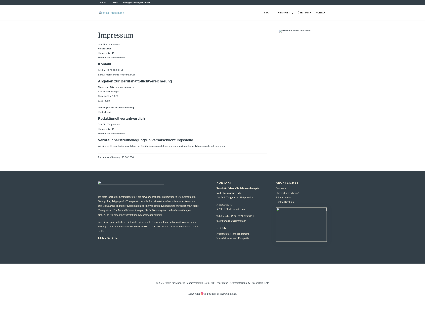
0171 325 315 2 (246, 216)
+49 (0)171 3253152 (109, 2)
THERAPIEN (283, 13)
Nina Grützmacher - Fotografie (232, 238)
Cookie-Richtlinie (285, 202)
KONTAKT (321, 13)
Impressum (281, 188)
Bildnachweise (283, 197)
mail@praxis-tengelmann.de (231, 220)
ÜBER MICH (304, 13)
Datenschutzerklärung (287, 193)
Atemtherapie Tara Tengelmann (233, 233)
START (268, 13)
